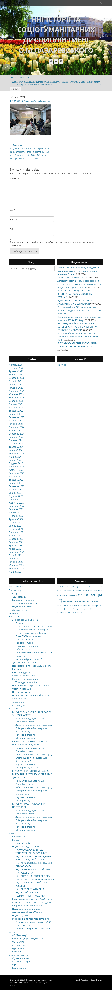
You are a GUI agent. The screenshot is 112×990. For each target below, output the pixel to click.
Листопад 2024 (16, 427)
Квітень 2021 (15, 548)
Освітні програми (21, 688)
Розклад (19, 623)
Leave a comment (47, 101)
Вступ (12, 931)
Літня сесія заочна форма (32, 632)
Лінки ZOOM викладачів (28, 636)
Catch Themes (96, 980)
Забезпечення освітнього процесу (33, 724)
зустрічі (63, 595)
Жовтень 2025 (16, 394)
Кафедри (13, 708)
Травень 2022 (16, 519)
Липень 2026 (15, 364)
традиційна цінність (83, 609)
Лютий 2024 (15, 456)
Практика (20, 655)
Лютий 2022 (15, 522)
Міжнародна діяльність (27, 738)
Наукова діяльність (25, 734)
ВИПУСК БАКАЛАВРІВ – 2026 (72, 277)
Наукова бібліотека (22, 606)
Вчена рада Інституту (23, 600)
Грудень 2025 (16, 387)
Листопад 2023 (16, 466)
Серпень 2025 (16, 400)
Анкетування (19, 698)
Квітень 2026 (15, 374)
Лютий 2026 (15, 381)
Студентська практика (23, 675)
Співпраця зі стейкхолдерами (31, 728)
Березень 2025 (16, 417)
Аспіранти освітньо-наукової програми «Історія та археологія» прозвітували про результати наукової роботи (79, 284)
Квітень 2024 (15, 450)
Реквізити (17, 951)
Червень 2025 (16, 407)
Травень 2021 (16, 545)
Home (14, 77)
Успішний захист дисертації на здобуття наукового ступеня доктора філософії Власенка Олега (78, 271)
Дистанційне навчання (24, 662)
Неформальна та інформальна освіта (31, 665)
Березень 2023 (16, 486)
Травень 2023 (16, 479)
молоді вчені (68, 601)
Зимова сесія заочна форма (33, 629)
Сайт (12, 229)
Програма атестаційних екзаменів (33, 652)
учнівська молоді (74, 612)
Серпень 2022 (16, 509)
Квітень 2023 (15, 483)
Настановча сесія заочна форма (36, 626)
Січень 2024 (15, 460)
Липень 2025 (15, 404)
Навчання (14, 616)
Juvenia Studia (22, 843)
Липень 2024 (15, 440)
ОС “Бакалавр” (19, 935)
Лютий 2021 (15, 555)
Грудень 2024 (16, 423)
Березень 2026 (16, 377)
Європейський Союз (70, 587)
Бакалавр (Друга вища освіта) (27, 938)
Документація (19, 609)
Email (13, 219)
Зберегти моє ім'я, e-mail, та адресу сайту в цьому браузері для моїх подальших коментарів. (52, 244)
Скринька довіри (21, 961)
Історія (15, 593)
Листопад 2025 (16, 391)
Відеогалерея (19, 968)
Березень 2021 (16, 552)
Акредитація (18, 701)
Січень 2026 (15, 384)
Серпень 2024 (16, 437)
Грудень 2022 (16, 496)
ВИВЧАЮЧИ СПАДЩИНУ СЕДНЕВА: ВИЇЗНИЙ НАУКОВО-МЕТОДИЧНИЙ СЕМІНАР (75, 294)
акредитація (84, 587)
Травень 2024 (16, 446)
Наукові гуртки (20, 915)
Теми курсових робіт (26, 682)
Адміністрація (19, 596)
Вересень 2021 (16, 538)
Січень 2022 (15, 525)
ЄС (59, 587)
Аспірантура (18, 705)
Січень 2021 (15, 558)
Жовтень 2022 (16, 502)
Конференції (18, 836)
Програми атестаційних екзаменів (30, 685)
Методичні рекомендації (28, 659)
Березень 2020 (16, 568)
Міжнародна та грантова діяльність (31, 918)
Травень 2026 (16, 371)
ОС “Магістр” (18, 941)
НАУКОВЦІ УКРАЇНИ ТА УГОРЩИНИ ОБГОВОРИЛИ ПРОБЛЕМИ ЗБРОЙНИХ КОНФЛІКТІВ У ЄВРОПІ (77, 327)
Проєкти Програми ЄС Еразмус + (32, 928)
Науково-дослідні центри (25, 846)
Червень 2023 (16, 476)
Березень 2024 (16, 453)
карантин (72, 595)
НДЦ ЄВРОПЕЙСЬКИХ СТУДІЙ (30, 889)
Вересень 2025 (16, 397)
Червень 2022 (16, 515)
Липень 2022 (15, 512)
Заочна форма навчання (25, 619)
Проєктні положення (26, 603)
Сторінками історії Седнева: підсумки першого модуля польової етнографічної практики (79, 310)
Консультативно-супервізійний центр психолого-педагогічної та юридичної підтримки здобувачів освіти (32, 902)
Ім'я (12, 210)
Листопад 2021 (16, 532)
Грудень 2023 (16, 463)
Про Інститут (15, 590)
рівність (70, 609)
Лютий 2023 (15, 489)
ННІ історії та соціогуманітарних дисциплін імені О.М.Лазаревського (31, 981)
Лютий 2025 (15, 420)
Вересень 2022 (16, 506)
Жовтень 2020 (16, 565)
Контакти (14, 613)
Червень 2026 (16, 368)
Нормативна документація (29, 718)
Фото (15, 964)
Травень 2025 (16, 410)
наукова (79, 601)
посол (63, 609)
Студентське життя (18, 954)
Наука (12, 833)
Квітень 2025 (15, 414)
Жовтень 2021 (16, 535)
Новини (24, 77)
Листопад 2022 (16, 499)
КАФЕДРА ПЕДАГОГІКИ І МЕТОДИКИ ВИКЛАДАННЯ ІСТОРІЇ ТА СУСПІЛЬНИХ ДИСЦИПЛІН (32, 774)
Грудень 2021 (16, 529)
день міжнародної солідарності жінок (74, 590)
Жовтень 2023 (16, 469)
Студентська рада (21, 958)
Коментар (16, 178)
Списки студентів (24, 639)
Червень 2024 (16, 443)
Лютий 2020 (15, 571)
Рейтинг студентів (21, 672)
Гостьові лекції (23, 731)
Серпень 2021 (16, 542)
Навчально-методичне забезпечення (32, 695)
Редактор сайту (30, 101)
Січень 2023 (15, 492)
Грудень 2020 (16, 561)
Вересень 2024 (16, 433)
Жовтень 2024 (16, 430)
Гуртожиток (18, 948)
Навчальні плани (24, 642)
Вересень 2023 (16, 473)
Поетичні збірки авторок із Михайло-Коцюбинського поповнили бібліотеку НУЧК (77, 336)
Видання (16, 839)
